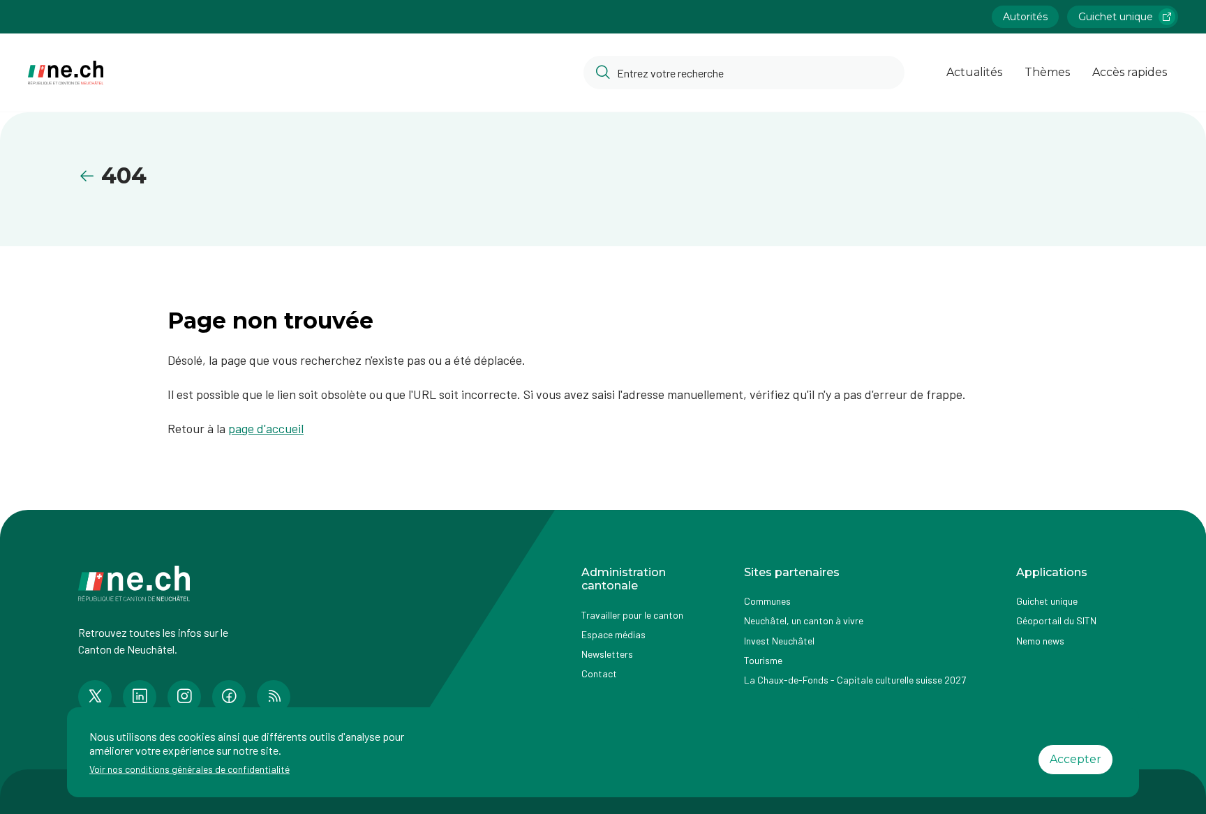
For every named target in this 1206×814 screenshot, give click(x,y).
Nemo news (1040, 641)
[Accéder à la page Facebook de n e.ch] (229, 697)
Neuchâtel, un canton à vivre (803, 620)
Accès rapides (1129, 72)
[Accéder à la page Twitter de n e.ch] (95, 697)
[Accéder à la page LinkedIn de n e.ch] (139, 697)
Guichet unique (1115, 16)
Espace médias (613, 634)
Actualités (974, 72)
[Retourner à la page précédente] (89, 176)
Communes (767, 601)
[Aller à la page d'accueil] (65, 73)
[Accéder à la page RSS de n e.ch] (273, 697)
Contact (599, 673)
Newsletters (607, 654)
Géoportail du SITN (1056, 620)
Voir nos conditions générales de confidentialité (189, 769)
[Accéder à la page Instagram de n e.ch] (184, 697)
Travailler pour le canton (632, 615)
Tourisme (763, 660)
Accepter (1075, 759)
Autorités (1025, 16)
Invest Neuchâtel (779, 641)
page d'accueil (266, 428)
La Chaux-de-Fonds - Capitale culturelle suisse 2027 (855, 680)
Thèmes (1047, 72)
